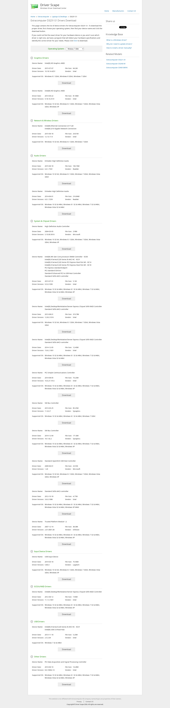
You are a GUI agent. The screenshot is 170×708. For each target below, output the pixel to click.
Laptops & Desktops (59, 16)
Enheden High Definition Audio (57, 161)
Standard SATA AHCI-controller (56, 276)
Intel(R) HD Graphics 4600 (55, 63)
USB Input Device (51, 557)
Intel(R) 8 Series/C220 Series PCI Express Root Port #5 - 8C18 (68, 265)
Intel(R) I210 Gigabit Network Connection (60, 129)
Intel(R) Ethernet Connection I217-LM (59, 126)
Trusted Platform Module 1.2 (56, 521)
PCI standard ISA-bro (53, 270)
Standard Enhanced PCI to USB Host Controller (63, 273)
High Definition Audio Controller (57, 226)
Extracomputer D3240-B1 (116, 64)
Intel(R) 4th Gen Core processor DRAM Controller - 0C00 (66, 257)
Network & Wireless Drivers (46, 120)
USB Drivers (39, 621)
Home (106, 11)
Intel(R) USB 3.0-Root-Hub (55, 629)
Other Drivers (40, 656)
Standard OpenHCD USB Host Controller (60, 461)
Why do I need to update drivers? (119, 44)
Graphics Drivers (41, 58)
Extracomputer (43, 16)
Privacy (79, 701)
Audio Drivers (40, 155)
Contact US (131, 11)
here (75, 41)
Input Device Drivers (43, 551)
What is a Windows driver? (116, 40)
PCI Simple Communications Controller (60, 373)
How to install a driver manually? (119, 48)
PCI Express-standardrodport (56, 268)
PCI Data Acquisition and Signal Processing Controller (65, 662)
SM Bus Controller (52, 403)
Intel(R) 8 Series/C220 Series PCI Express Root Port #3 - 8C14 (68, 262)
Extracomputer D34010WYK (117, 67)
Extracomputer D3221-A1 (116, 60)
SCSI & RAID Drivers (42, 586)
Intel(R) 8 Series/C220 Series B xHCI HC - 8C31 (62, 259)
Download (66, 83)
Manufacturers (118, 11)
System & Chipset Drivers (45, 221)
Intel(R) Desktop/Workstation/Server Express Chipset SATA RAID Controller (73, 306)
